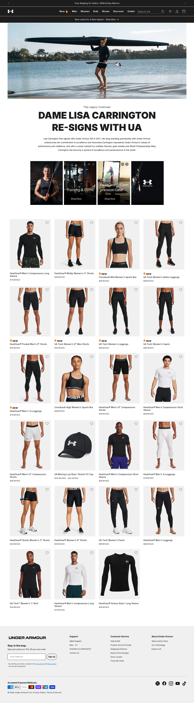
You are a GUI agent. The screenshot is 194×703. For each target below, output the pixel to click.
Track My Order (117, 661)
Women (85, 11)
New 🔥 (63, 11)
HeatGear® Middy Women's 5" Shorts (74, 273)
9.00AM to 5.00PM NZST (80, 649)
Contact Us (74, 653)
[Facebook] (164, 683)
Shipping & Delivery (118, 649)
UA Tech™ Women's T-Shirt (24, 603)
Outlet (131, 11)
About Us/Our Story (160, 641)
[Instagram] (171, 683)
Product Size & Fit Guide (120, 645)
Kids (95, 11)
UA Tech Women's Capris (156, 344)
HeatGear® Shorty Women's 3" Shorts (30, 540)
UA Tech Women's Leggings (113, 344)
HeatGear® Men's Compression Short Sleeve (163, 408)
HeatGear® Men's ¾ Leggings (26, 411)
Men (74, 11)
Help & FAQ (115, 641)
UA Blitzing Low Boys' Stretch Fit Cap (73, 474)
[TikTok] (184, 683)
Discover (118, 11)
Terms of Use (39, 664)
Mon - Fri (73, 645)
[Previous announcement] (8, 3)
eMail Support (76, 641)
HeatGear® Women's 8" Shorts (70, 540)
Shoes (106, 11)
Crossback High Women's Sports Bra (73, 407)
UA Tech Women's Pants (112, 540)
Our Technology (158, 645)
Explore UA (156, 649)
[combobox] (150, 10)
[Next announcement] (185, 3)
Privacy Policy (51, 664)
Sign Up (51, 657)
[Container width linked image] (97, 61)
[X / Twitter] (158, 683)
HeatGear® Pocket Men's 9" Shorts (28, 344)
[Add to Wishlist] (47, 222)
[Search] (163, 11)
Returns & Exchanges (119, 653)
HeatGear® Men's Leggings (158, 540)
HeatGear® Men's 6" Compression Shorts (117, 408)
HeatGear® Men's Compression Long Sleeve (29, 274)
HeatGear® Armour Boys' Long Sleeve (119, 603)
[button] (183, 11)
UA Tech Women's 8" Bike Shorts (71, 344)
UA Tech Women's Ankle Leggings (161, 277)
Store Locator (116, 657)
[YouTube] (178, 683)
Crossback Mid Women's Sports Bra (117, 277)
